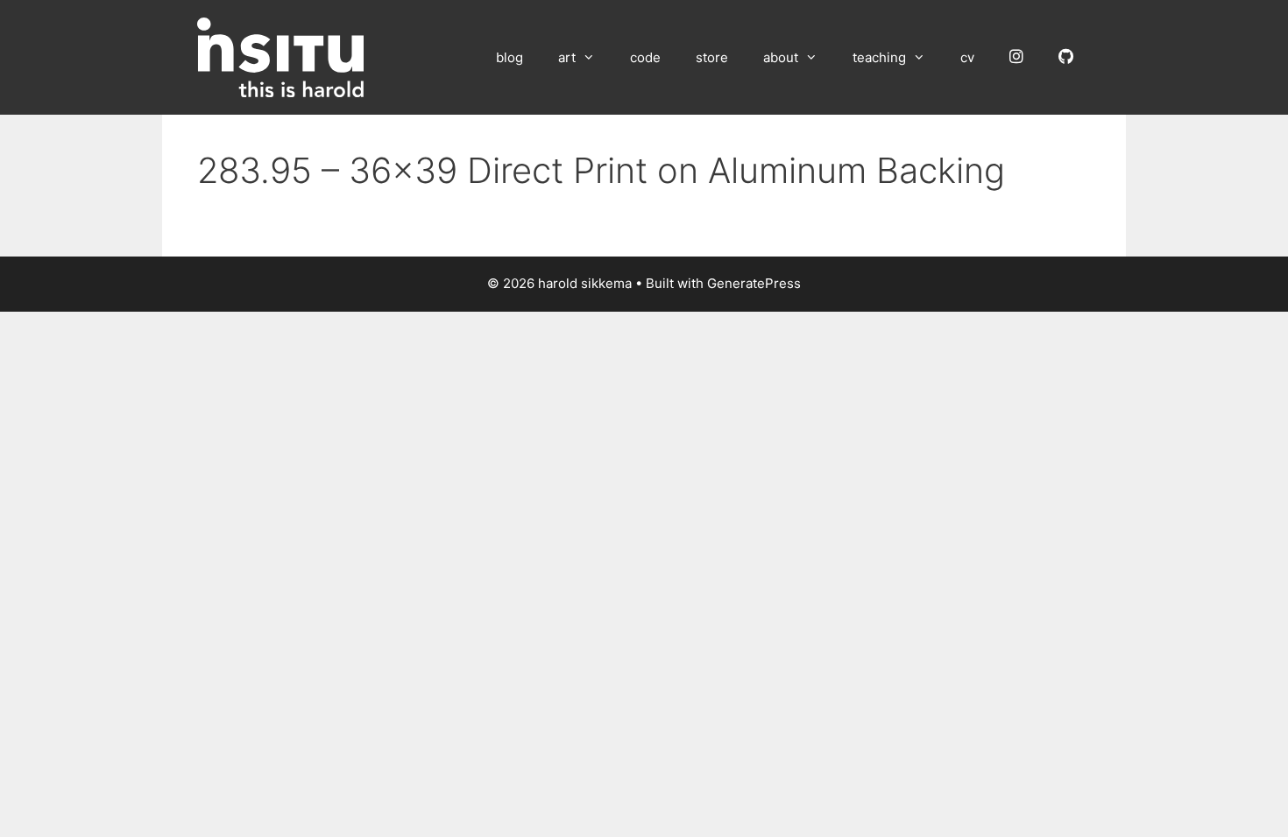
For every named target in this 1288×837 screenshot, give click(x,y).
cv (967, 57)
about (780, 57)
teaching (879, 57)
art (567, 57)
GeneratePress (754, 283)
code (645, 57)
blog (509, 57)
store (712, 57)
